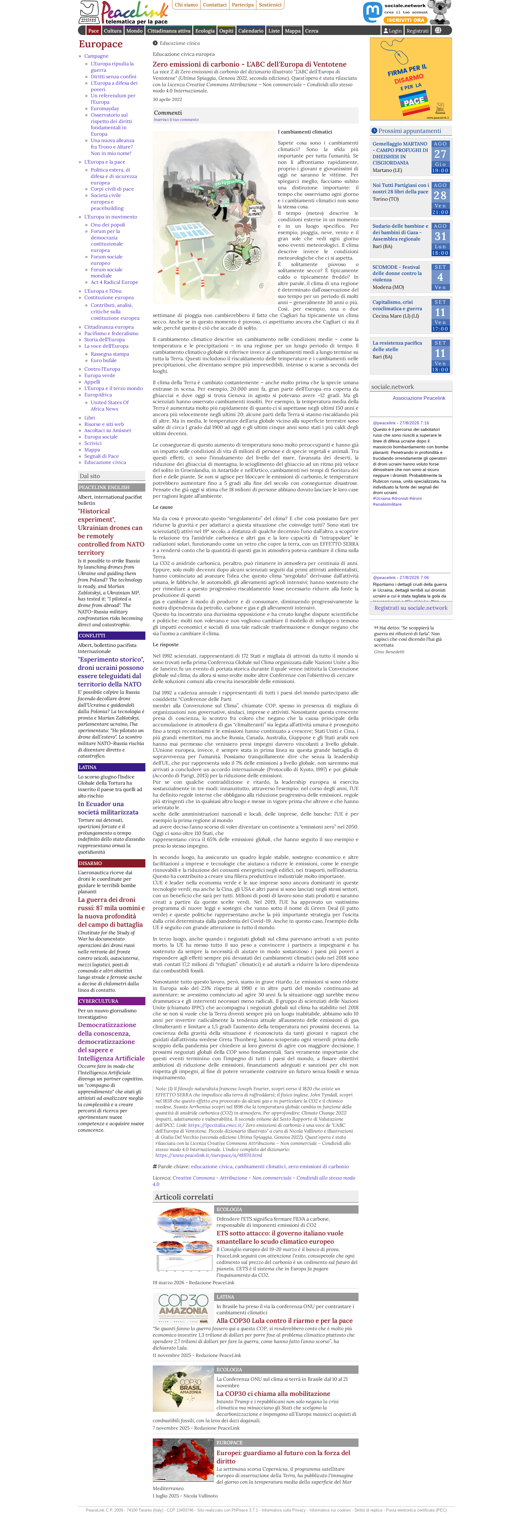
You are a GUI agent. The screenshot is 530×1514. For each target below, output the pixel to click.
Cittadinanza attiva (169, 31)
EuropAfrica (98, 395)
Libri (89, 418)
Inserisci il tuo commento (176, 119)
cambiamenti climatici (260, 1166)
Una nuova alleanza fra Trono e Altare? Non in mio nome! (112, 146)
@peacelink (384, 422)
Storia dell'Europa (104, 339)
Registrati (418, 31)
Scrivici (93, 443)
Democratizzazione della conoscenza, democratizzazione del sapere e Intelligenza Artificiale (111, 1041)
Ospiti (226, 31)
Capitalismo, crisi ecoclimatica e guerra (397, 305)
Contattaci (215, 5)
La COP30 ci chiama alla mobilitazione (273, 1393)
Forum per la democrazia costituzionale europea (107, 240)
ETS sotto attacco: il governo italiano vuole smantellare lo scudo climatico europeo (280, 1237)
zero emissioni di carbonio (318, 1166)
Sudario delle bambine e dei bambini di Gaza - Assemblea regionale (400, 232)
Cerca (311, 31)
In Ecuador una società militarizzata (108, 808)
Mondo (134, 31)
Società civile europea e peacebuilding (107, 201)
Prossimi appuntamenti (409, 130)
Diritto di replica (368, 1510)
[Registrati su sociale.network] (406, 23)
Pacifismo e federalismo (111, 333)
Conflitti (92, 635)
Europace (101, 43)
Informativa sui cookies (330, 1510)
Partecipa (243, 5)
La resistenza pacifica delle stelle (397, 346)
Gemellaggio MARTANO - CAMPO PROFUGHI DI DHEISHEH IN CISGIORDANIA (400, 153)
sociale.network (392, 386)
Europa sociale (101, 437)
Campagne (96, 56)
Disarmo (90, 863)
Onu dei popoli (108, 225)
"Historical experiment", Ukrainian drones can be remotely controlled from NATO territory (111, 532)
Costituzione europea (109, 297)
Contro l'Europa (102, 369)
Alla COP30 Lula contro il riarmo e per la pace (285, 1320)
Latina (87, 767)
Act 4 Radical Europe (114, 282)
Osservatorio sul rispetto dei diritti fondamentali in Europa (111, 124)
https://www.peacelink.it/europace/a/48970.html (209, 1155)
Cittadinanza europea (109, 327)
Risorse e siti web (104, 424)
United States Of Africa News (110, 405)
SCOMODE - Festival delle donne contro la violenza (397, 273)
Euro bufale (104, 360)
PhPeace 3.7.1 (245, 1510)
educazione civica (211, 1166)
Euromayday (105, 108)
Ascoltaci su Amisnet (107, 430)
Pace (93, 31)
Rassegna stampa (110, 354)
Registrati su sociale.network (410, 607)
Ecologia (205, 31)
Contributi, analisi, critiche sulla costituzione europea (115, 311)
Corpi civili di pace (112, 189)
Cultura (112, 31)
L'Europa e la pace (104, 162)
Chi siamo (186, 5)
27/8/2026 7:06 (414, 577)
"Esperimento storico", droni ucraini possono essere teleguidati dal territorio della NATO (111, 671)
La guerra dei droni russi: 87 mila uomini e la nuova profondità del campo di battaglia (111, 912)
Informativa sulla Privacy (284, 1510)
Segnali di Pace (101, 456)
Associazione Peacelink (419, 398)
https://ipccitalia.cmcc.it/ (216, 1125)
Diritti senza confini (113, 76)
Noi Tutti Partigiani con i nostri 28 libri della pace (401, 188)
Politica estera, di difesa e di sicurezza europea (114, 176)
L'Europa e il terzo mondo (113, 388)
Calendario (250, 31)
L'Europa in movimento (110, 217)
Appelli (92, 382)
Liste (274, 31)
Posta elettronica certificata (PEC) (416, 1510)
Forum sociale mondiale (107, 272)
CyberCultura (98, 1001)
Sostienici (270, 5)
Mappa (293, 31)
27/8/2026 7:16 (414, 422)
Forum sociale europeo (107, 259)
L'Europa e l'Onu (103, 291)
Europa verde (99, 375)
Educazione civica (105, 462)
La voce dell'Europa (106, 346)
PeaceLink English (104, 487)
